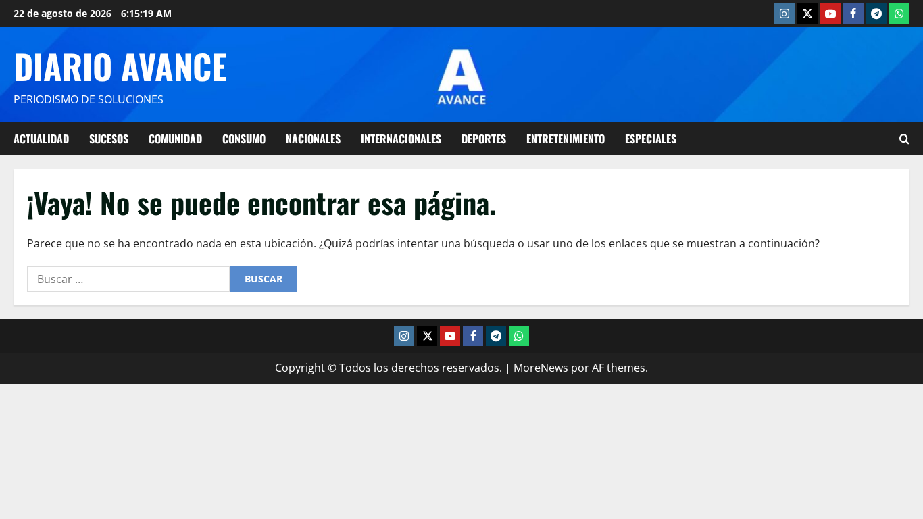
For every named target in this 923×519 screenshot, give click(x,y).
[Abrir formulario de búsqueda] (904, 139)
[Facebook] (853, 13)
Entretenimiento (565, 138)
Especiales (650, 138)
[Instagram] (784, 13)
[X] (807, 13)
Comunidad (175, 138)
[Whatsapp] (899, 13)
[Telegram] (876, 13)
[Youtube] (830, 13)
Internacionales (401, 138)
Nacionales (313, 138)
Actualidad (41, 138)
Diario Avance (120, 66)
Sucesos (108, 138)
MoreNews (541, 367)
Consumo (244, 138)
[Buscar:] (128, 279)
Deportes (484, 138)
